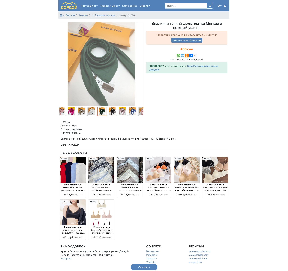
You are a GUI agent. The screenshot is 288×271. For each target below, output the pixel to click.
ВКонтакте (152, 251)
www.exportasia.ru (199, 251)
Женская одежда (105, 15)
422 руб (72, 237)
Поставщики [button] (88, 5)
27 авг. (64, 159)
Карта (129, 5)
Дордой (70, 15)
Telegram (66, 258)
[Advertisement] (186, 97)
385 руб (215, 194)
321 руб (158, 194)
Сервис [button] (144, 5)
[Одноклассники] (187, 55)
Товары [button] (109, 5)
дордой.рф (195, 262)
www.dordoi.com (198, 254)
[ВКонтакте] (191, 55)
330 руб (186, 194)
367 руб (72, 194)
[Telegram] (182, 55)
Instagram (152, 254)
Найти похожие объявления (187, 40)
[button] (219, 6)
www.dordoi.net (198, 258)
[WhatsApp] (178, 55)
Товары (83, 15)
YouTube (151, 262)
